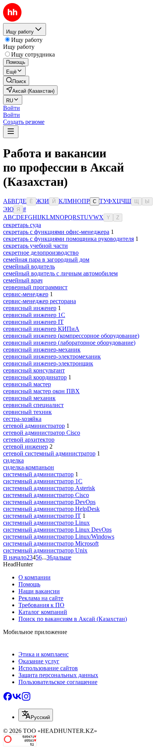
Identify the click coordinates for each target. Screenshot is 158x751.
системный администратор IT (42, 515)
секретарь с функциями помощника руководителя (68, 238)
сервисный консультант (34, 370)
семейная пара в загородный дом (46, 259)
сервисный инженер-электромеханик (52, 356)
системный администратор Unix (45, 550)
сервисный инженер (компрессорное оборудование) (71, 335)
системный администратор (38, 474)
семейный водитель (29, 266)
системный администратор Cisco (46, 495)
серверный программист (35, 287)
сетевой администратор (34, 425)
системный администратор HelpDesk (51, 509)
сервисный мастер (27, 384)
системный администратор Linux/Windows (58, 536)
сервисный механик (29, 398)
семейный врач (23, 280)
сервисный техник (27, 412)
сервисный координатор (35, 377)
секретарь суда (22, 225)
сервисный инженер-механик (42, 349)
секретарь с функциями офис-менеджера (56, 232)
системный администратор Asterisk (49, 488)
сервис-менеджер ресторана (39, 301)
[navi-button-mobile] (10, 131)
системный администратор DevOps (49, 502)
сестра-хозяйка (22, 419)
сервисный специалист (33, 405)
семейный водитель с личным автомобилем (60, 273)
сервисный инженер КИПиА (41, 328)
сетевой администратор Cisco (41, 432)
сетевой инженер (25, 446)
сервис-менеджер (25, 294)
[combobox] (35, 715)
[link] (16, 80)
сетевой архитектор (28, 439)
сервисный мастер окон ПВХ (41, 391)
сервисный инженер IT (33, 322)
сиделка (13, 460)
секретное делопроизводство (41, 252)
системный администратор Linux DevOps (57, 529)
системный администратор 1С (42, 481)
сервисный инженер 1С (34, 315)
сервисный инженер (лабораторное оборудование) (69, 342)
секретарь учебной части (35, 245)
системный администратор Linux (46, 522)
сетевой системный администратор (49, 453)
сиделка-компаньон (28, 467)
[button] (11, 108)
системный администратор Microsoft (51, 543)
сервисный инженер (29, 308)
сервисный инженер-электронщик (48, 363)
